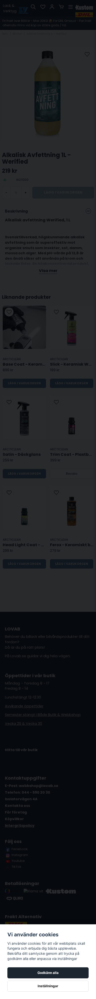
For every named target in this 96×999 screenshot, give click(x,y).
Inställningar (48, 986)
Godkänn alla (48, 973)
